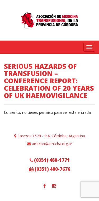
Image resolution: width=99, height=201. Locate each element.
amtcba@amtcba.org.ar (51, 143)
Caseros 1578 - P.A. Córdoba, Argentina (50, 135)
